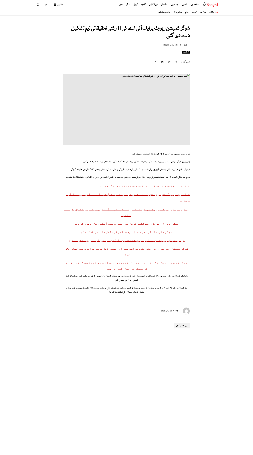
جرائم (186, 12)
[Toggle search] (38, 5)
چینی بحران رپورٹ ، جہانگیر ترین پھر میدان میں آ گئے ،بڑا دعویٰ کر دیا (126, 223)
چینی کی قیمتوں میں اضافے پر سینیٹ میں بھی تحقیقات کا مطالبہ (144, 185)
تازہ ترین (185, 4)
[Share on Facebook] (176, 61)
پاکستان (164, 4)
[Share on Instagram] (162, 61)
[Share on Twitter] (169, 61)
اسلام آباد (203, 12)
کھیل (136, 4)
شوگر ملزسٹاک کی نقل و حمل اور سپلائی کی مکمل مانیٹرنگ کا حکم (126, 231)
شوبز (121, 4)
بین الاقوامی (153, 4)
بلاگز (128, 4)
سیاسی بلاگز (178, 12)
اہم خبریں (174, 4)
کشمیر (194, 12)
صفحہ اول (195, 4)
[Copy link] (155, 61)
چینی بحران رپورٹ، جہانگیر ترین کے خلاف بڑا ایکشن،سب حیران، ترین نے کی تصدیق (126, 240)
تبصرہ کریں (180, 325)
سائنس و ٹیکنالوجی (164, 12)
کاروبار (143, 4)
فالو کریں (60, 4)
